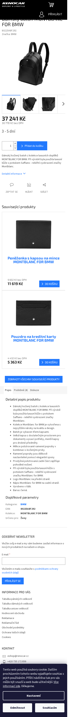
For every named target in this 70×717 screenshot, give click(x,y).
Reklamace (8, 618)
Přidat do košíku (34, 145)
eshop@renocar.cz (18, 656)
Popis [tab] (8, 390)
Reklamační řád (10, 623)
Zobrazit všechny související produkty (34, 379)
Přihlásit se (13, 580)
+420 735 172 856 (16, 661)
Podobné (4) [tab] (21, 390)
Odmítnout (17, 708)
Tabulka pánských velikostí (17, 599)
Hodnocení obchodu (13, 613)
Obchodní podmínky (13, 628)
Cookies (6, 637)
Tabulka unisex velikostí (15, 609)
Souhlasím (50, 708)
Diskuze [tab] (34, 390)
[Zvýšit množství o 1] (15, 143)
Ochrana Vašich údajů (13, 632)
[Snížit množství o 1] (15, 148)
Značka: (9, 34)
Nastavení (34, 696)
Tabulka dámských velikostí (17, 604)
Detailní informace (12, 174)
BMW (23, 504)
